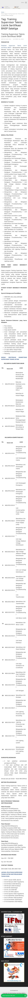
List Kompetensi (14, 990)
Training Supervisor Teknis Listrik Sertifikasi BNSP (13, 35)
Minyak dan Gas (6, 39)
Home (2, 12)
